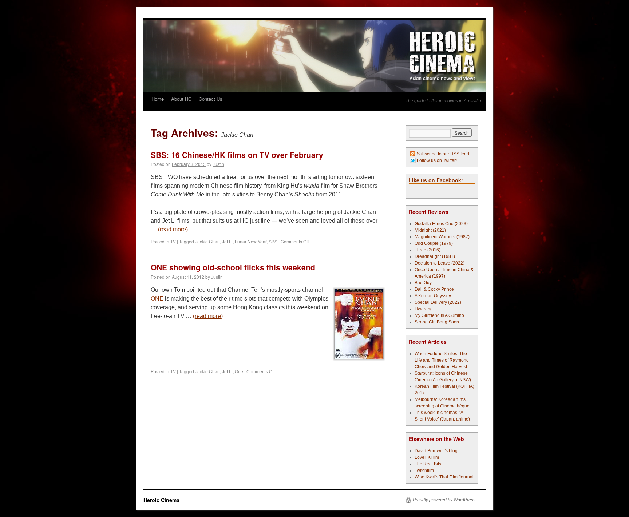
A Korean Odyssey (433, 295)
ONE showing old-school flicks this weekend (233, 267)
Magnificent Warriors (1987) (442, 236)
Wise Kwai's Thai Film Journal (444, 477)
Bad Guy (423, 282)
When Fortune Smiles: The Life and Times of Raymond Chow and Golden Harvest (442, 360)
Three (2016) (427, 249)
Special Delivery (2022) (438, 302)
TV (173, 241)
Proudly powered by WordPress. (444, 499)
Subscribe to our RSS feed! (443, 153)
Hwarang (424, 308)
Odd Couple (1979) (434, 243)
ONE (157, 298)
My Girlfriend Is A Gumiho (439, 315)
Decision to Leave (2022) (439, 263)
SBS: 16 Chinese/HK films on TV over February (237, 154)
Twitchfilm (424, 470)
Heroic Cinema (161, 500)
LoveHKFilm (427, 457)
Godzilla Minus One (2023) (441, 223)
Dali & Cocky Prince (434, 289)
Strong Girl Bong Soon (437, 322)
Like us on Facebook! (436, 180)
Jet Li (227, 241)
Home (157, 98)
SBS (273, 241)
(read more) (173, 229)
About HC (181, 98)
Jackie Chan (207, 241)
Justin (218, 164)
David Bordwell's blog (436, 450)
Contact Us (210, 98)
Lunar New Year (250, 241)
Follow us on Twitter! (437, 160)
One (239, 371)
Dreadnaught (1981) (435, 256)
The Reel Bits (428, 463)
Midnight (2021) (430, 230)
